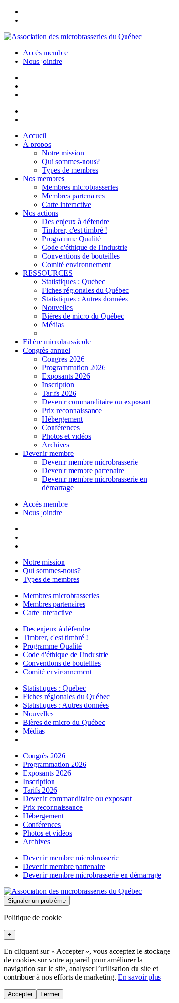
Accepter (20, 994)
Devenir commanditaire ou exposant (96, 402)
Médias (53, 325)
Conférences (61, 428)
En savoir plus (139, 977)
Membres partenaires (73, 196)
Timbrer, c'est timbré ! (74, 230)
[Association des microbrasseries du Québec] (73, 36)
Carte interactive (66, 204)
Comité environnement (76, 264)
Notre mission (63, 153)
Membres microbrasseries (80, 187)
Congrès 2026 (63, 359)
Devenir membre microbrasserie (90, 462)
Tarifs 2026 (59, 393)
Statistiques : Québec (73, 282)
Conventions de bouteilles (81, 256)
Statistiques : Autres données (85, 299)
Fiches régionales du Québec (85, 290)
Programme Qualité (71, 239)
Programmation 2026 (73, 367)
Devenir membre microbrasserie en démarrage (92, 875)
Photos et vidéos (66, 436)
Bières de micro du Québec (83, 316)
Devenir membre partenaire (83, 470)
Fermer (50, 994)
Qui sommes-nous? (71, 161)
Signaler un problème (37, 900)
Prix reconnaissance (72, 410)
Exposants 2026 (66, 376)
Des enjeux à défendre (75, 221)
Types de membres (70, 170)
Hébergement (62, 419)
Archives (55, 445)
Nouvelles (57, 307)
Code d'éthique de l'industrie (84, 247)
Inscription (58, 385)
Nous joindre (42, 61)
